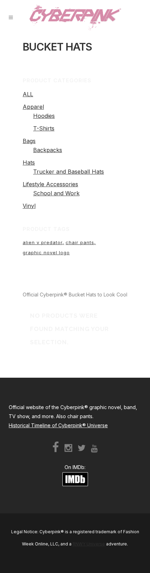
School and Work (56, 193)
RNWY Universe (89, 543)
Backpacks (47, 149)
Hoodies (44, 115)
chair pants (80, 242)
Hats (29, 162)
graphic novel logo (46, 252)
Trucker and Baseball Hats (68, 171)
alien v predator (42, 242)
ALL (28, 94)
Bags (29, 140)
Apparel (33, 106)
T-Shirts (43, 128)
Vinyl (29, 205)
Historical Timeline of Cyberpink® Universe (58, 425)
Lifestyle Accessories (50, 184)
